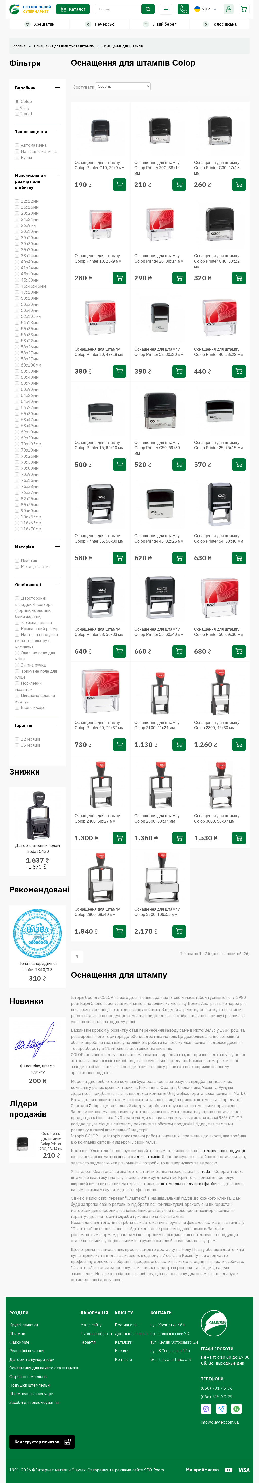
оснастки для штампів (139, 1156)
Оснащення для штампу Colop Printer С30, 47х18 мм (217, 167)
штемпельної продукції (222, 1150)
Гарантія (88, 1342)
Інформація (166, 9)
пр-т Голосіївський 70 (169, 1333)
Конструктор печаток (37, 1441)
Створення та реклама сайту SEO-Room (126, 1469)
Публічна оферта (96, 1333)
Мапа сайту (91, 1324)
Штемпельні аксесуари (31, 1393)
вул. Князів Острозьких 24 (174, 1342)
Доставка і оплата (131, 1333)
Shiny (25, 107)
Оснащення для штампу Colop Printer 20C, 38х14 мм (157, 167)
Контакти (123, 1359)
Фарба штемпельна (28, 1376)
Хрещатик (44, 24)
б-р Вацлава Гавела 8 (170, 1359)
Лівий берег (164, 24)
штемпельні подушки (181, 1183)
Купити (119, 184)
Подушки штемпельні (29, 1385)
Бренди (121, 1350)
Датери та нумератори (31, 1359)
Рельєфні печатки (26, 1350)
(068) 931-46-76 (183, 9)
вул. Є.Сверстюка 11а (170, 1350)
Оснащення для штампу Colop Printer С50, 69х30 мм (157, 447)
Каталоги (123, 1342)
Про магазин (126, 1324)
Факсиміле (19, 1342)
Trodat (206, 1171)
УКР (206, 9)
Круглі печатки (23, 1324)
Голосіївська (224, 24)
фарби (210, 1183)
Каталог (77, 9)
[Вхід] (229, 9)
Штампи (17, 1333)
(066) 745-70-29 (217, 1396)
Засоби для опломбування (34, 1402)
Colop (94, 1105)
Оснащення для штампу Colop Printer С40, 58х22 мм (217, 261)
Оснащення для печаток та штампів (43, 1367)
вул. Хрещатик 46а (167, 1324)
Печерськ (104, 24)
